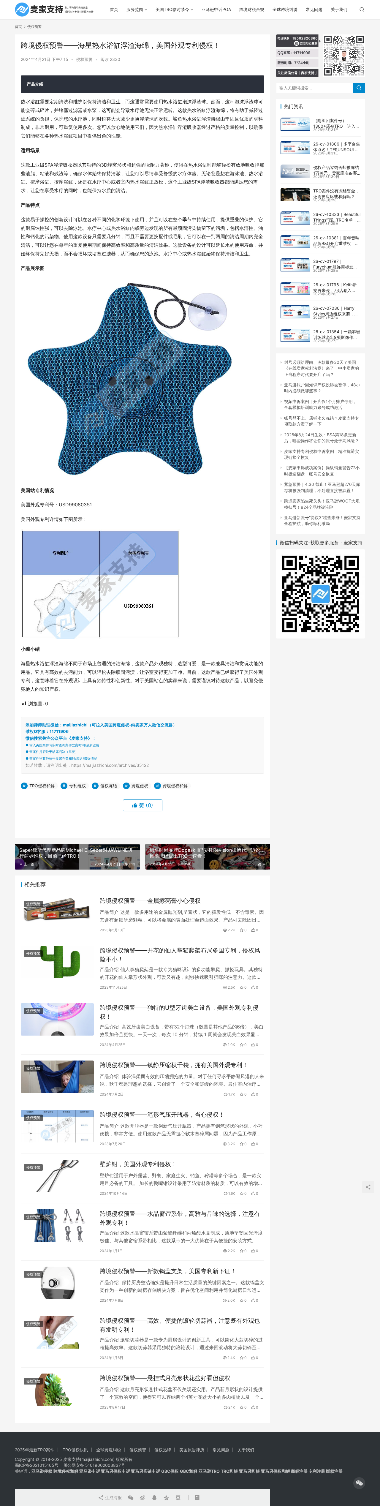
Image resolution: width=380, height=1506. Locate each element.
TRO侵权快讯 (75, 1449)
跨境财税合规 (251, 9)
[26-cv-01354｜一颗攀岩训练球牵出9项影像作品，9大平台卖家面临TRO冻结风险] (295, 335)
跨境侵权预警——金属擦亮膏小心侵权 (150, 900)
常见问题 (314, 9)
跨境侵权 (140, 785)
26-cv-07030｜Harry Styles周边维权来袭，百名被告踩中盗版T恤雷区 (335, 314)
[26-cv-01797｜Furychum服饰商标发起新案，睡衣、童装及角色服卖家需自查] (295, 264)
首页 (114, 9)
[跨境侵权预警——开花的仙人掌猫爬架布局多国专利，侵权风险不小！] (57, 962)
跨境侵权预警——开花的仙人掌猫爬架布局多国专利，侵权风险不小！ (180, 955)
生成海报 (113, 1497)
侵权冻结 (108, 785)
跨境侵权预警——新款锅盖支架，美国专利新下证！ (168, 1271)
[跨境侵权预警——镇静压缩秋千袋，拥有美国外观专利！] (57, 1077)
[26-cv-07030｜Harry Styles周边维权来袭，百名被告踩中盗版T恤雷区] (295, 311)
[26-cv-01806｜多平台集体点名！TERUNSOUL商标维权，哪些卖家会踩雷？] (295, 147)
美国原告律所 (191, 1449)
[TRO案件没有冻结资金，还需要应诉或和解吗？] (295, 194)
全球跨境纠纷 (285, 9)
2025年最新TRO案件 (34, 1449)
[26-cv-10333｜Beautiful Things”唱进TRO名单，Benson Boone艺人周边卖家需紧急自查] (295, 218)
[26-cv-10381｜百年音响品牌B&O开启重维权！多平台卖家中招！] (295, 241)
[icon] (359, 1483)
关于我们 (339, 9)
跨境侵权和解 (175, 785)
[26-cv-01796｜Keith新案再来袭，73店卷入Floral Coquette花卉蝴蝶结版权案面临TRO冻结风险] (295, 288)
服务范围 (134, 9)
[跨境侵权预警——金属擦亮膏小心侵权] (57, 912)
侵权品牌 (162, 1449)
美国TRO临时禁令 (172, 9)
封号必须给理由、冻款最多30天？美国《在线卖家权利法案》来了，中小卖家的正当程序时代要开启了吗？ (321, 368)
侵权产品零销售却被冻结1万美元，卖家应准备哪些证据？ (336, 173)
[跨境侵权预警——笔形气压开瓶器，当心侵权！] (57, 1126)
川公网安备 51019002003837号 (94, 1465)
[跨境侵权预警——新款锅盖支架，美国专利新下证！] (57, 1283)
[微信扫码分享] (130, 1497)
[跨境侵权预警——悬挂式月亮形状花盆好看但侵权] (57, 1390)
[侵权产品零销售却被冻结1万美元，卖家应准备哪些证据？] (295, 171)
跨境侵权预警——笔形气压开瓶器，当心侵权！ (162, 1114)
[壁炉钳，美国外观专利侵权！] (57, 1176)
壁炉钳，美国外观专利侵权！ (138, 1164)
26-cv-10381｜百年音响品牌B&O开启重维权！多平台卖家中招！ (336, 243)
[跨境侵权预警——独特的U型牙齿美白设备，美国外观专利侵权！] (57, 1019)
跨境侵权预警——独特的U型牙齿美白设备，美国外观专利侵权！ (179, 1012)
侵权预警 (84, 59)
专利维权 (77, 785)
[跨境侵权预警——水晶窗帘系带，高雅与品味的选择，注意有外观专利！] (57, 1225)
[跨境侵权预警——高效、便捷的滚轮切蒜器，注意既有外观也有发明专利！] (57, 1332)
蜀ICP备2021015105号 (36, 1465)
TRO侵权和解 (42, 785)
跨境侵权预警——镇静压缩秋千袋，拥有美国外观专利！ (174, 1065)
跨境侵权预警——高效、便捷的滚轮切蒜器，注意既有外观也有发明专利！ (180, 1325)
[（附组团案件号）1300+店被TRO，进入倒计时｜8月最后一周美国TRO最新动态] (295, 124)
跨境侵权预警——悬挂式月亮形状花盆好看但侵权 (165, 1378)
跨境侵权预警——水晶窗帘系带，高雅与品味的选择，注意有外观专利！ (180, 1218)
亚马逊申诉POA (216, 9)
